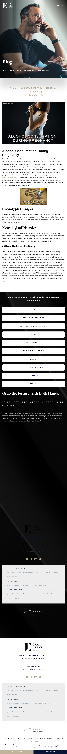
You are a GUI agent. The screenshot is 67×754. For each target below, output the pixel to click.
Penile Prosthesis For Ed (41, 585)
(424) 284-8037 (53, 629)
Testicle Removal (47, 594)
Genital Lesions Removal (13, 585)
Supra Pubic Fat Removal (52, 572)
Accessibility (49, 620)
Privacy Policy (39, 620)
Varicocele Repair (36, 594)
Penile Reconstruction (27, 585)
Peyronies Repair (53, 585)
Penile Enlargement (28, 572)
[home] (9, 5)
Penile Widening (39, 572)
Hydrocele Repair (11, 594)
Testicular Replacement (13, 598)
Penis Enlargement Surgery (14, 572)
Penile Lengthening (12, 576)
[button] (60, 5)
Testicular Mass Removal (23, 594)
